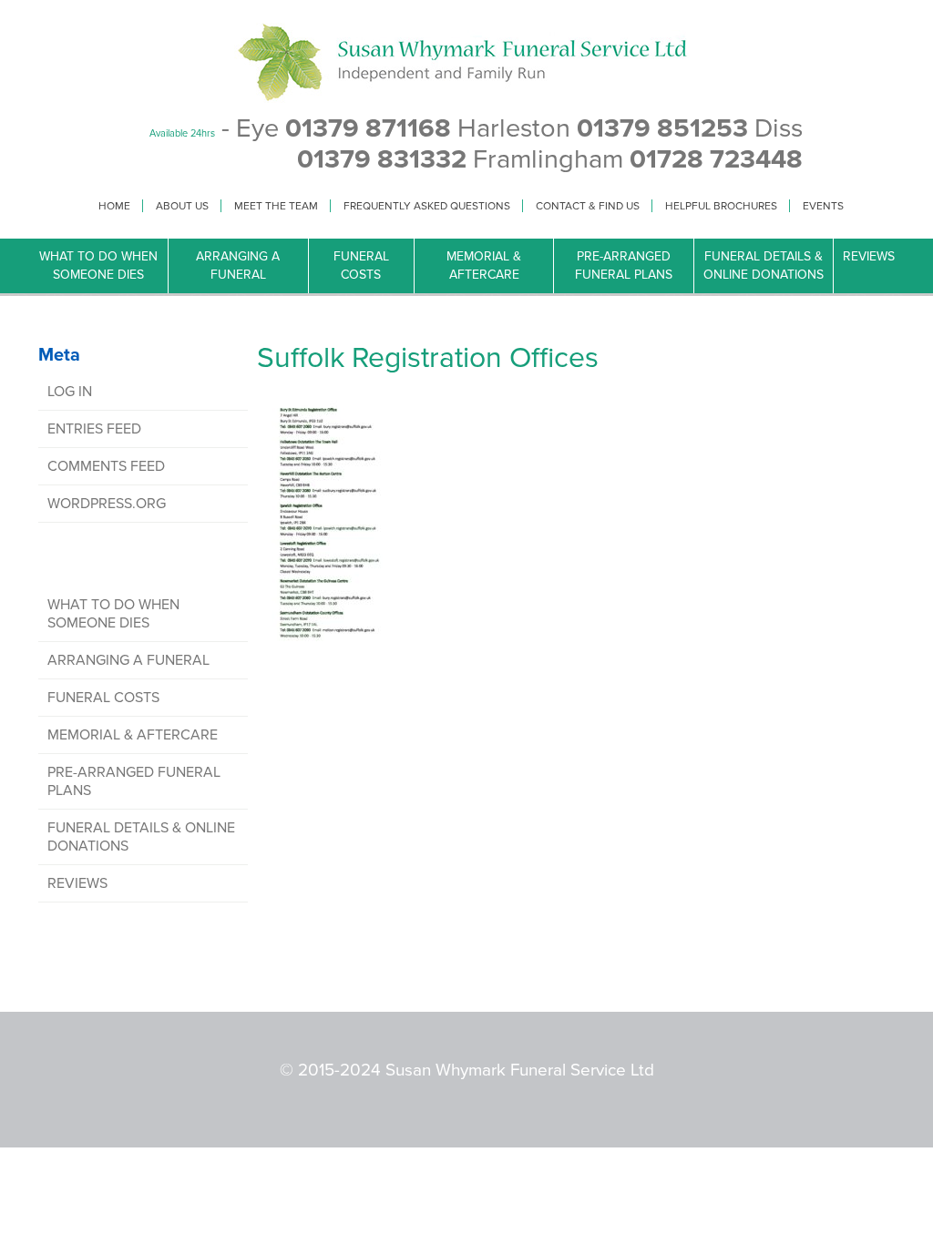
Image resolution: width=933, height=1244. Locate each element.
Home (114, 205)
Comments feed (106, 466)
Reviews (869, 256)
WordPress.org (106, 504)
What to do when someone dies (98, 265)
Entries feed (94, 429)
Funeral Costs (361, 265)
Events (823, 205)
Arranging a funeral (238, 265)
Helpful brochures (721, 205)
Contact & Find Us (588, 205)
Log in (69, 391)
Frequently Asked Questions (426, 205)
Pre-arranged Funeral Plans (623, 265)
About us (182, 205)
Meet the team (276, 205)
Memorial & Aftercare (483, 265)
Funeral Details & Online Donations (763, 265)
